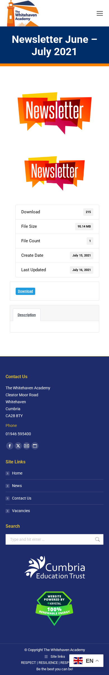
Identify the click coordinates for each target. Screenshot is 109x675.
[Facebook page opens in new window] (9, 445)
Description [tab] (27, 315)
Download (25, 291)
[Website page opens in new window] (35, 445)
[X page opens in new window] (18, 445)
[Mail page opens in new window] (26, 445)
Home (17, 473)
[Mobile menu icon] (99, 13)
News (17, 485)
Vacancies (21, 510)
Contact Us (21, 498)
